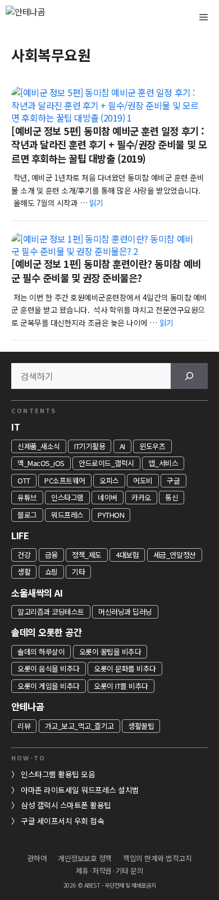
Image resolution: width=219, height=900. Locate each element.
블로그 (27, 514)
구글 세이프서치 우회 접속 (62, 820)
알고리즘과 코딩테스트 (50, 611)
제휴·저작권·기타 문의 (109, 870)
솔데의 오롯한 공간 (46, 632)
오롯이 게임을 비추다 (48, 685)
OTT (23, 480)
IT (15, 426)
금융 (51, 554)
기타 (78, 571)
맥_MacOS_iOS (41, 463)
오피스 (109, 480)
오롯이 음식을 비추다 (48, 668)
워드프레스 (67, 514)
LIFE (20, 535)
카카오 (141, 497)
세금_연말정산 (174, 554)
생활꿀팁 (141, 725)
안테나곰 (27, 706)
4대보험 (127, 554)
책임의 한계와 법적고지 (157, 858)
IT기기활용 (89, 446)
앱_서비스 (163, 463)
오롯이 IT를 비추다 (121, 685)
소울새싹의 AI (36, 592)
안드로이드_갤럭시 (106, 463)
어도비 (143, 480)
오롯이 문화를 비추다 (125, 668)
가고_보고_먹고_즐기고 (79, 725)
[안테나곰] (45, 17)
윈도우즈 (152, 446)
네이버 (107, 497)
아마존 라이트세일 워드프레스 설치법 (80, 789)
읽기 (96, 202)
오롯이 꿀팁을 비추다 (110, 651)
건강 (23, 554)
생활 (23, 571)
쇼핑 (51, 571)
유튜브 (27, 497)
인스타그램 (67, 497)
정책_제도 (87, 554)
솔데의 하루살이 (41, 651)
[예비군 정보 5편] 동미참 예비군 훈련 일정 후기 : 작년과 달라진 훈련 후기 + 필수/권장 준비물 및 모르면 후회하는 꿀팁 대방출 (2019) (109, 144)
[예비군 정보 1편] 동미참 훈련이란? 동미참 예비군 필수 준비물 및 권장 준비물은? (106, 271)
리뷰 (23, 725)
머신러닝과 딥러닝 (125, 611)
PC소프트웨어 (64, 480)
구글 (173, 480)
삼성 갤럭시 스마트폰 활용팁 (66, 805)
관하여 (37, 858)
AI (122, 446)
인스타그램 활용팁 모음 (58, 774)
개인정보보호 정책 (85, 858)
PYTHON (111, 514)
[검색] (189, 376)
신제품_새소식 (38, 446)
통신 (171, 497)
